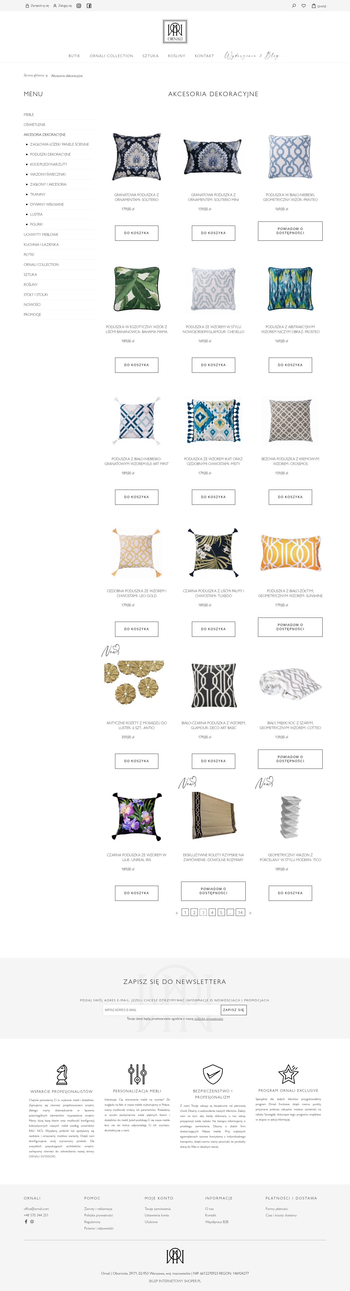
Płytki (29, 254)
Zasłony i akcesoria (48, 184)
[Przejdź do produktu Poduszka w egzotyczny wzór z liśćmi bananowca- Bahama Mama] (136, 289)
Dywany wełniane (47, 204)
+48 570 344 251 (36, 1215)
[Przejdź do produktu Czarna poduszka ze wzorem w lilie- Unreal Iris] (136, 817)
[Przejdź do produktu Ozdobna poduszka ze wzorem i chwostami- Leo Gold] (136, 553)
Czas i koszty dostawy (281, 1215)
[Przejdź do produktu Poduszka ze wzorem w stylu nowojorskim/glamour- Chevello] (213, 289)
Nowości (32, 304)
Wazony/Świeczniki (48, 174)
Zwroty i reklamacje (98, 1208)
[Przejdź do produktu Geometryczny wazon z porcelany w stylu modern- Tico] (290, 817)
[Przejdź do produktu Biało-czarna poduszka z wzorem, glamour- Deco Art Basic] (213, 685)
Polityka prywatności (98, 1215)
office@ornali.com (36, 1208)
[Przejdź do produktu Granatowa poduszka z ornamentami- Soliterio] (136, 157)
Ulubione (151, 1221)
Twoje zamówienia (158, 1208)
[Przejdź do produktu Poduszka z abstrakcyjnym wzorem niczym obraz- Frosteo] (290, 289)
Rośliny (31, 284)
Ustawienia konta (157, 1215)
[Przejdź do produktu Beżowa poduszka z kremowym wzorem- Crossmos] (290, 421)
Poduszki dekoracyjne (50, 154)
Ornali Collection (41, 264)
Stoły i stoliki (36, 294)
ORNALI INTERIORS (42, 1156)
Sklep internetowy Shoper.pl (175, 1281)
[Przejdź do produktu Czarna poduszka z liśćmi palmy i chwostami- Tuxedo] (213, 553)
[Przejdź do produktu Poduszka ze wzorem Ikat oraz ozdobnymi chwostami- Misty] (213, 421)
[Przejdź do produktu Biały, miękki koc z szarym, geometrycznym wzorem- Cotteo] (290, 685)
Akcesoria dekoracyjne (45, 134)
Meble (29, 114)
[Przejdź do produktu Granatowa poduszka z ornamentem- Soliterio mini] (213, 157)
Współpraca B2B (216, 1221)
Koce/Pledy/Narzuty (48, 164)
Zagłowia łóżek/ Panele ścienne (59, 144)
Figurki (36, 224)
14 (240, 912)
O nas (209, 1208)
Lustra (36, 214)
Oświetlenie (34, 124)
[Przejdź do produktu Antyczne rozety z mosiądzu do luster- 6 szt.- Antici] (136, 685)
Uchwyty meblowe (41, 234)
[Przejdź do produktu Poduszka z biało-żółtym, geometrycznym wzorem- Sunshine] (290, 553)
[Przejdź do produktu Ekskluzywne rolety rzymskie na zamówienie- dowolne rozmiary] (213, 817)
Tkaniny (37, 194)
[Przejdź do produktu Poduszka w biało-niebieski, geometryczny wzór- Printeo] (290, 157)
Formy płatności (277, 1208)
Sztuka (30, 274)
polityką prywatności (208, 1018)
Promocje (32, 314)
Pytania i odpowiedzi (99, 1228)
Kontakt (210, 1215)
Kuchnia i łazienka (41, 244)
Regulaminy (92, 1221)
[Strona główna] (175, 30)
